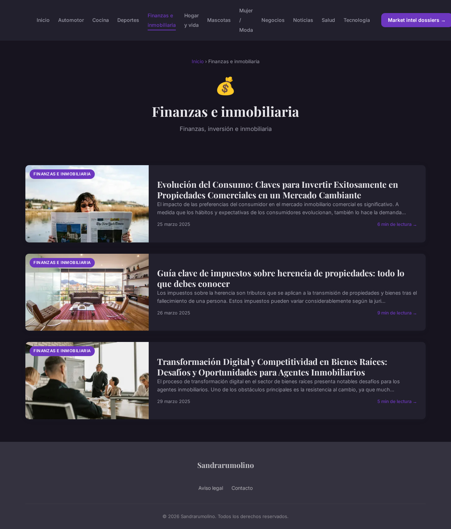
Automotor (71, 20)
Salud (328, 20)
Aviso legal (210, 488)
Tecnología (357, 20)
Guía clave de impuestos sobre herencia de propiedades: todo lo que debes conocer (280, 278)
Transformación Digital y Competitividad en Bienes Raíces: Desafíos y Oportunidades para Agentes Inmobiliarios (272, 367)
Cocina (100, 20)
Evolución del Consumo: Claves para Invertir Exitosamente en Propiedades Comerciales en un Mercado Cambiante (277, 189)
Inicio (43, 20)
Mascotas (219, 20)
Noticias (303, 20)
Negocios (273, 20)
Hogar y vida (191, 20)
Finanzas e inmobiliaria (162, 20)
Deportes (128, 20)
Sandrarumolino (225, 465)
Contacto (242, 488)
